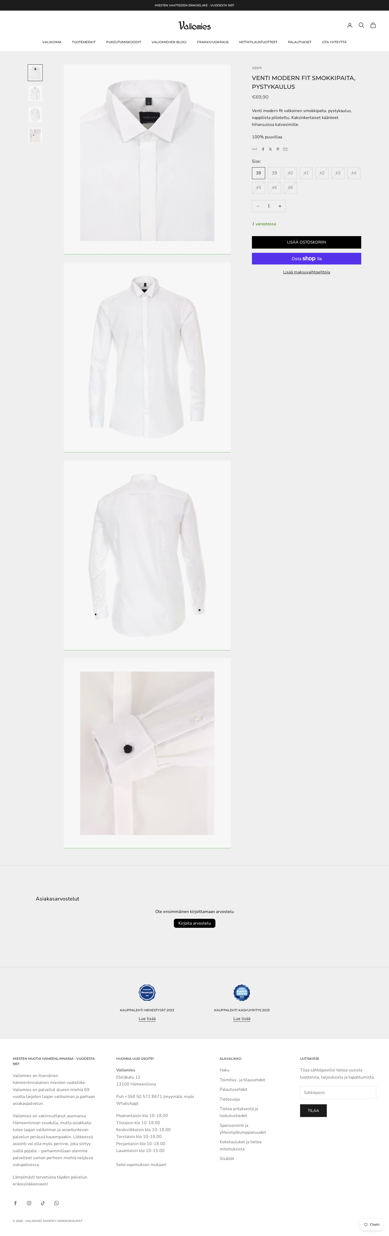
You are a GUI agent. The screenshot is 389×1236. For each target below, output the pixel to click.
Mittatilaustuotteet (258, 42)
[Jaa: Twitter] (270, 149)
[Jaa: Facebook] (263, 149)
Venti (257, 68)
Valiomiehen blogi (169, 42)
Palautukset (299, 42)
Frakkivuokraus (213, 42)
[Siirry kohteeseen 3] (35, 114)
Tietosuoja (230, 1099)
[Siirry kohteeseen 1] (35, 72)
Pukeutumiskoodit (123, 42)
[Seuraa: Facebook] (15, 1203)
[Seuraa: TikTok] (43, 1203)
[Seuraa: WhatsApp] (56, 1203)
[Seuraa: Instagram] (29, 1203)
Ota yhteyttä (334, 42)
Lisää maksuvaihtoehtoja (306, 272)
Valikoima (51, 42)
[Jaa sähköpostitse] (285, 149)
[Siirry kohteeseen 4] (35, 135)
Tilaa (313, 1110)
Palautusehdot (233, 1089)
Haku (224, 1070)
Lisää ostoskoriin (306, 242)
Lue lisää (147, 1019)
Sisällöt (227, 1159)
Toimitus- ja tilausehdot (242, 1080)
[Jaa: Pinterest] (278, 149)
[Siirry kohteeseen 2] (35, 93)
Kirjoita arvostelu (194, 923)
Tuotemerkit (84, 42)
